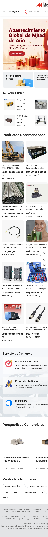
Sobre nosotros (24, 509)
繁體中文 (36, 516)
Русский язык (10, 519)
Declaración (37, 509)
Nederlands (38, 519)
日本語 (45, 516)
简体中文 (27, 516)
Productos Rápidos (23, 511)
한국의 (21, 519)
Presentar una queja (9, 509)
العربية (29, 519)
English (17, 516)
